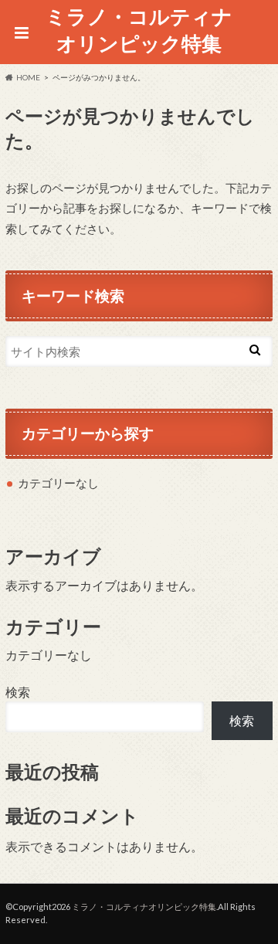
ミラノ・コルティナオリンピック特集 (139, 30)
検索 (17, 691)
